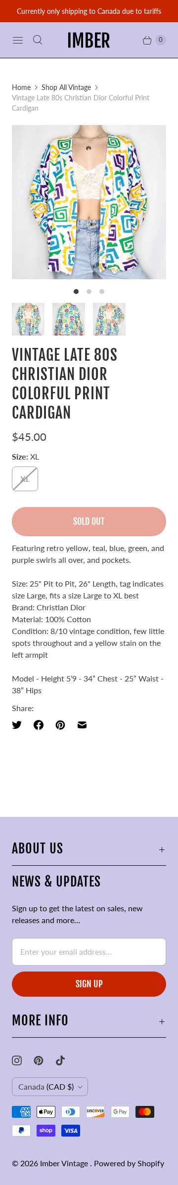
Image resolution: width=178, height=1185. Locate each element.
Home (21, 87)
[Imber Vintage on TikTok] (66, 1060)
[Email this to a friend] (82, 725)
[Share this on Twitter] (20, 725)
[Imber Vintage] (89, 40)
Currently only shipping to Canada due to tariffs (89, 11)
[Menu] (18, 40)
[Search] (37, 40)
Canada (46, 1086)
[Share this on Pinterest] (60, 725)
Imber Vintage (65, 1163)
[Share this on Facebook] (38, 725)
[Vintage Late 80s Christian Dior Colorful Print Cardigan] (89, 202)
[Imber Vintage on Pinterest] (44, 1060)
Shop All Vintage (66, 87)
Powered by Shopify (129, 1163)
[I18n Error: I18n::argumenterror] (28, 319)
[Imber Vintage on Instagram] (23, 1060)
